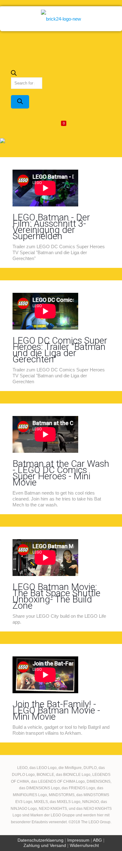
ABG (97, 840)
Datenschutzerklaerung (41, 840)
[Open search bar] (14, 74)
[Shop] (61, 18)
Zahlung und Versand (44, 845)
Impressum (78, 840)
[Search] (20, 102)
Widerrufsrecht (84, 845)
